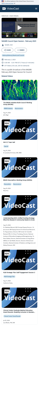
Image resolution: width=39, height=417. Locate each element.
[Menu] (36, 8)
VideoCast (5, 16)
